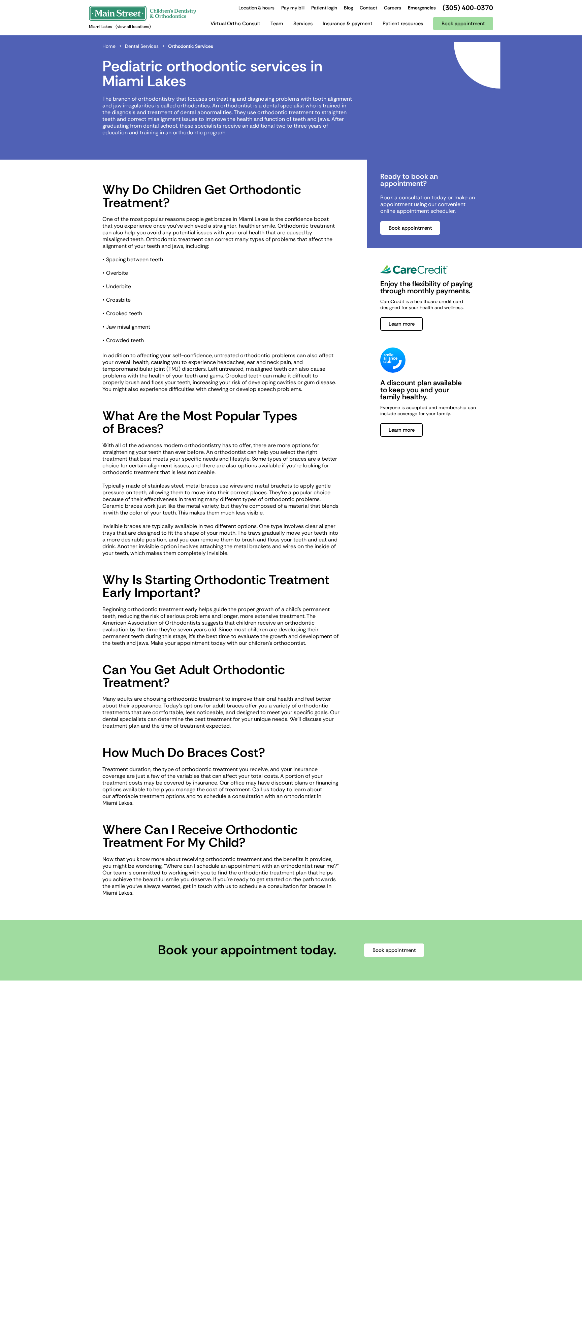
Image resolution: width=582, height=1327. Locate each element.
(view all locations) (133, 26)
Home (109, 46)
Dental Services (142, 46)
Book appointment (410, 228)
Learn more (402, 324)
